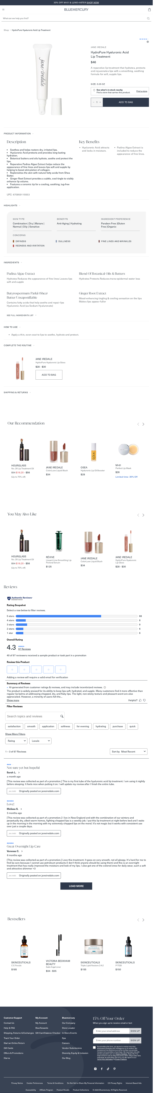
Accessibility (31, 1090)
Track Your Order (12, 1038)
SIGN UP (135, 1031)
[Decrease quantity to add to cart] (92, 102)
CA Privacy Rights (115, 1083)
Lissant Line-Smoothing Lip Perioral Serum (58, 561)
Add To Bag (49, 374)
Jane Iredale (98, 47)
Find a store (141, 91)
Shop (6, 30)
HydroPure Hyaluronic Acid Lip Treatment (31, 30)
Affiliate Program (46, 1090)
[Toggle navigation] (3, 9)
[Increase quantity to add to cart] (101, 102)
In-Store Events (69, 1033)
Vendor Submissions (72, 1048)
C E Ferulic (16, 965)
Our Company (68, 1023)
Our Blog (66, 1058)
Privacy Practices (121, 1054)
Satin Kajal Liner (53, 967)
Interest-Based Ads (134, 1083)
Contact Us (9, 1023)
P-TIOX (118, 965)
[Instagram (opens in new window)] (95, 1067)
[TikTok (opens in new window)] (108, 1067)
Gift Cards (8, 1048)
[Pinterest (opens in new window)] (114, 1067)
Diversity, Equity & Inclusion (75, 1053)
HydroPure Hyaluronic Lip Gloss (50, 362)
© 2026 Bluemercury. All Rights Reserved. (110, 1090)
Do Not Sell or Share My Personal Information (85, 1083)
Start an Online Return (14, 1043)
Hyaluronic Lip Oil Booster (93, 470)
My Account (41, 1023)
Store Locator (68, 1028)
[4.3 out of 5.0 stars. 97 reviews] (144, 39)
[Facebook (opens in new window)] (101, 1067)
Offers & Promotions (13, 1053)
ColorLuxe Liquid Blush (57, 470)
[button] (149, 9)
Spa (64, 1038)
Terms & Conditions (55, 1083)
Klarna (7, 1058)
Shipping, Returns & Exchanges (19, 1033)
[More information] (147, 42)
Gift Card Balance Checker (48, 1033)
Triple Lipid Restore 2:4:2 (92, 965)
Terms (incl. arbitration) (105, 1059)
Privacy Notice (17, 1083)
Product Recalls (63, 1090)
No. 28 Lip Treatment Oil (22, 468)
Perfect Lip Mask (123, 468)
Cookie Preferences (35, 1083)
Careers (66, 1043)
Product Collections (81, 1090)
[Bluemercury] (76, 9)
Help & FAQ (9, 1028)
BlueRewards (41, 1028)
